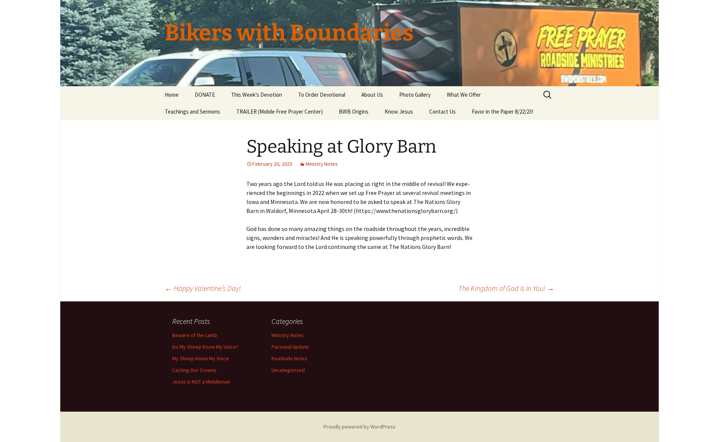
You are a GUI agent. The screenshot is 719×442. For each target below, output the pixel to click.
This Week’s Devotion (256, 94)
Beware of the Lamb (194, 335)
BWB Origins (353, 111)
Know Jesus (399, 111)
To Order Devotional (321, 94)
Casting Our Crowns (194, 370)
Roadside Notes (289, 358)
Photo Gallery (415, 94)
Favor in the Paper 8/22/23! (502, 111)
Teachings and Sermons (192, 111)
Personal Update (290, 346)
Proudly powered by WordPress (359, 426)
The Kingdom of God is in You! (506, 288)
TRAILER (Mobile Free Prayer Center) (279, 111)
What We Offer (464, 94)
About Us (372, 94)
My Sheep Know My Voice (200, 358)
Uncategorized (288, 370)
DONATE (205, 94)
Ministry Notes (322, 163)
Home (172, 94)
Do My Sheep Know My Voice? (205, 346)
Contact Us (442, 111)
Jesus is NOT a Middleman (201, 381)
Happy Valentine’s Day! (203, 288)
